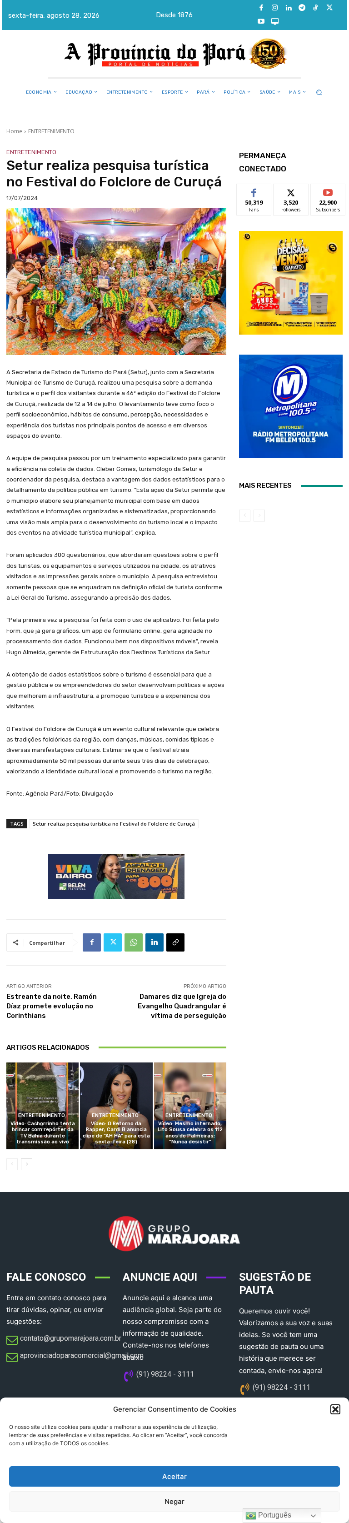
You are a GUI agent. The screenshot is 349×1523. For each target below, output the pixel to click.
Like (254, 190)
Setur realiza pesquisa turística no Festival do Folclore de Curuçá (114, 823)
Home (14, 131)
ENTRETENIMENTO (51, 131)
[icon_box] (63, 1340)
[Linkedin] (288, 8)
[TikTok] (316, 8)
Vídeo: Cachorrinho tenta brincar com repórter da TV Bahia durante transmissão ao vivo (42, 1133)
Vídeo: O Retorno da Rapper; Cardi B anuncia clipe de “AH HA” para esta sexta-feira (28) (116, 1133)
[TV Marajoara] (275, 22)
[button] (335, 1409)
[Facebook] (261, 8)
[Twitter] (329, 8)
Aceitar (174, 1476)
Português (273, 1515)
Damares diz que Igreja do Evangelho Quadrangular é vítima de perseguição (182, 1006)
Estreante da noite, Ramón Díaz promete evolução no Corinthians (51, 1006)
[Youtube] (261, 22)
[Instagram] (275, 8)
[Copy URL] (175, 942)
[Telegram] (302, 8)
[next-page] (26, 1164)
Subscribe (328, 190)
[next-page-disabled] (259, 515)
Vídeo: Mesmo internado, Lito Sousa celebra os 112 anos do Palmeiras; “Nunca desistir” (190, 1133)
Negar (174, 1501)
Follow (291, 190)
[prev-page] (12, 1164)
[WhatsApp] (134, 942)
